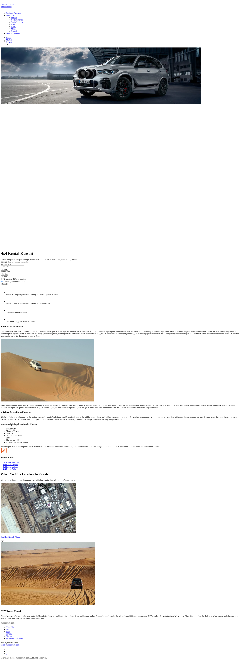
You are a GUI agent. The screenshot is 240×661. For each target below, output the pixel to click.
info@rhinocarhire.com (10, 645)
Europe (14, 17)
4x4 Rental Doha (9, 469)
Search (4, 284)
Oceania (14, 31)
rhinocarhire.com (7, 4)
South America (17, 22)
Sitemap (9, 636)
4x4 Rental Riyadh (10, 465)
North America (17, 20)
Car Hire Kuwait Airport (12, 462)
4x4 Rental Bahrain (10, 467)
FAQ (8, 629)
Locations (10, 15)
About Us (10, 627)
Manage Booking (13, 33)
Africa (13, 26)
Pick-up (4, 262)
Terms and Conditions (14, 638)
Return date (5, 272)
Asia (13, 24)
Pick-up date (6, 264)
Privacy (9, 634)
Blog (8, 632)
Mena (13, 29)
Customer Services (13, 13)
